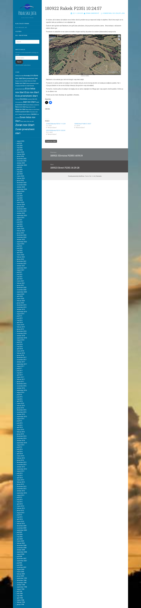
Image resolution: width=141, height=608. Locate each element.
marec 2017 (20, 377)
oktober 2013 (21, 467)
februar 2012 (21, 508)
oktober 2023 (21, 213)
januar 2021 (20, 285)
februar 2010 (21, 523)
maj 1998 (19, 595)
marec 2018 (20, 351)
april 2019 (20, 322)
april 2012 (20, 504)
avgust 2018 (20, 340)
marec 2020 (20, 298)
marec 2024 (20, 202)
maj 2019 (19, 320)
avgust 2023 (20, 217)
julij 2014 (19, 447)
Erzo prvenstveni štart (26, 96)
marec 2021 (20, 281)
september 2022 (22, 241)
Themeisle (98, 176)
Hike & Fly (34, 99)
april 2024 (20, 200)
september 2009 (22, 530)
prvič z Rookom (18, 114)
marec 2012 (20, 506)
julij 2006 (19, 563)
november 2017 (21, 359)
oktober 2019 (21, 309)
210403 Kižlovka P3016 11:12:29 (56, 124)
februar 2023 (21, 231)
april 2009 (20, 539)
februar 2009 (21, 543)
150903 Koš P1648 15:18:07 (82, 124)
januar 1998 (20, 604)
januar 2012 (20, 510)
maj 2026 (19, 147)
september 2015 (22, 416)
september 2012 (22, 493)
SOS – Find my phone (21, 35)
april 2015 (20, 427)
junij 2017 (20, 370)
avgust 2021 (20, 270)
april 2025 (20, 174)
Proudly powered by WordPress (76, 176)
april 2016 (20, 401)
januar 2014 (20, 460)
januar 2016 (20, 408)
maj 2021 (19, 276)
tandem (34, 114)
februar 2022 (21, 257)
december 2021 (21, 261)
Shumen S (29, 114)
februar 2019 (21, 327)
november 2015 (21, 412)
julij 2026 (19, 143)
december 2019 (21, 305)
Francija (17, 99)
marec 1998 (20, 600)
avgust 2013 (20, 471)
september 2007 (22, 561)
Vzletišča (18, 31)
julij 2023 (19, 220)
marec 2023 (20, 228)
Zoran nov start (30, 121)
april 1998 (20, 598)
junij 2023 (20, 222)
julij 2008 (19, 556)
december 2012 (21, 486)
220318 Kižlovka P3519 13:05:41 (56, 130)
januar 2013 (20, 484)
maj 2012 (19, 502)
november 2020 (21, 290)
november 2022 (21, 237)
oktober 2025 (21, 163)
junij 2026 (20, 145)
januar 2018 (20, 355)
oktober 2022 (21, 239)
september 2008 (22, 552)
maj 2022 (19, 250)
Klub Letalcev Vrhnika (22, 23)
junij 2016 (20, 397)
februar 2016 (21, 405)
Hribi (16, 102)
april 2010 (20, 519)
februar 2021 (21, 283)
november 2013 (21, 464)
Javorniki (20, 102)
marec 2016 (20, 403)
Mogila (27, 109)
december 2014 (21, 436)
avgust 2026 (20, 141)
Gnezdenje (23, 99)
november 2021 (21, 263)
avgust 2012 (20, 495)
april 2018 (20, 348)
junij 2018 (20, 344)
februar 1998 (21, 602)
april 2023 (20, 226)
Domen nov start (25, 85)
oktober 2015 (21, 414)
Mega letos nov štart (30, 107)
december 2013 (21, 462)
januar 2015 (20, 434)
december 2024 (21, 182)
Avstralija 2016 (29, 75)
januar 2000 (20, 576)
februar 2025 (21, 178)
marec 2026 (20, 152)
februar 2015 (21, 432)
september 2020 (22, 292)
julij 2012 (19, 497)
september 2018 (22, 338)
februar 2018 (21, 353)
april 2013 (20, 478)
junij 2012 (20, 499)
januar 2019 (20, 329)
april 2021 (20, 279)
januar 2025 (20, 180)
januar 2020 (20, 303)
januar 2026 (20, 156)
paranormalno (25, 111)
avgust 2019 (20, 314)
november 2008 (21, 547)
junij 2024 (20, 196)
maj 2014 (19, 451)
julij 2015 (19, 421)
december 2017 (21, 357)
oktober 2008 (21, 550)
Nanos (37, 109)
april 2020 (20, 296)
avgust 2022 (20, 244)
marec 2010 (20, 521)
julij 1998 (19, 591)
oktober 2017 (21, 362)
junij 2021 (20, 274)
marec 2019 (20, 324)
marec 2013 (20, 480)
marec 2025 (20, 176)
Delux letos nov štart (30, 81)
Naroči (19, 62)
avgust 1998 (20, 589)
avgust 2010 (20, 512)
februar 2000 (21, 574)
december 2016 (21, 383)
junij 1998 (20, 593)
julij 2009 (19, 532)
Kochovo (28, 104)
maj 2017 (19, 373)
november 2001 (21, 567)
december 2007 (21, 558)
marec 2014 (20, 456)
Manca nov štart (20, 107)
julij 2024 (19, 193)
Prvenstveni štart (34, 111)
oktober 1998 (21, 585)
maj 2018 (19, 346)
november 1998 (21, 582)
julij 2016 (19, 394)
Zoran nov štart (24, 125)
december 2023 (21, 209)
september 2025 (22, 165)
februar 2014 (21, 458)
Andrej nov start (19, 75)
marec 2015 (20, 429)
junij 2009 (20, 534)
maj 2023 (19, 224)
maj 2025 (19, 172)
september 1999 (22, 578)
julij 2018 (19, 342)
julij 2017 (19, 368)
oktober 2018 (21, 335)
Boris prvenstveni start (30, 78)
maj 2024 (19, 198)
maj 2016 (19, 399)
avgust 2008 (20, 554)
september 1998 (22, 587)
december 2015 (21, 410)
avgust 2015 (20, 418)
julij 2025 (19, 167)
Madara (32, 104)
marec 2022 (20, 255)
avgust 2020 (20, 294)
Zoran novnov (24, 121)
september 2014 (22, 443)
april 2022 (20, 252)
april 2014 (20, 453)
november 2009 (21, 528)
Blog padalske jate (21, 27)
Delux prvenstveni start (32, 83)
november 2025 (21, 161)
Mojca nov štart (32, 109)
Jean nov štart (29, 102)
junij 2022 (20, 248)
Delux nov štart (20, 83)
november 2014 (21, 438)
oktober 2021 (21, 265)
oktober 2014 (21, 440)
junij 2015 (20, 423)
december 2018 (21, 331)
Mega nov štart (20, 109)
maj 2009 (19, 536)
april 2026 (20, 150)
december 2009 (21, 526)
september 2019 (22, 311)
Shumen (24, 114)
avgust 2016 (20, 392)
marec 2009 (20, 541)
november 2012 (21, 488)
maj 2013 (19, 475)
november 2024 (21, 185)
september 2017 (22, 364)
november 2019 (21, 307)
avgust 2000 (20, 569)
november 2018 (21, 333)
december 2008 (21, 545)
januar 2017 (20, 381)
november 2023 (21, 211)
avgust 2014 (20, 445)
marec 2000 (20, 571)
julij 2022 (19, 246)
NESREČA (17, 111)
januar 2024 (20, 207)
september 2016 (22, 390)
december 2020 (21, 287)
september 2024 (22, 189)
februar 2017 (21, 379)
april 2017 (20, 375)
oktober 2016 (21, 388)
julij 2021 (19, 272)
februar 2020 (21, 300)
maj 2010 (19, 517)
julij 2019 (19, 316)
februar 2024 (21, 204)
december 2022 (21, 235)
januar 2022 (20, 259)
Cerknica (22, 81)
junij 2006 (20, 565)
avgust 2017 (20, 366)
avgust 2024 (20, 191)
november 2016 (21, 386)
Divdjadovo (17, 85)
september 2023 (22, 215)
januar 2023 (20, 233)
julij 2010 (19, 515)
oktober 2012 (21, 491)
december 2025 (21, 158)
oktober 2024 (21, 187)
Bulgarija (17, 81)
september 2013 (22, 469)
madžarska (36, 104)
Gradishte (29, 99)
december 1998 (21, 580)
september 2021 (22, 268)
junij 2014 (20, 449)
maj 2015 (19, 425)
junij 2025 (20, 169)
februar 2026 (21, 154)
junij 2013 (20, 473)
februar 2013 (21, 482)
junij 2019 (20, 318)
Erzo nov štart (32, 92)
